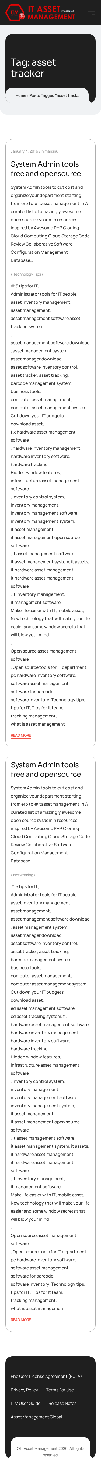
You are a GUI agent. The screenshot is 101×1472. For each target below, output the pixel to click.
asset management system (40, 351)
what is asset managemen (37, 1308)
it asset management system (40, 562)
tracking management (33, 716)
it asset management (32, 529)
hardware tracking (29, 464)
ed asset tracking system (36, 1016)
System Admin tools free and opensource (46, 169)
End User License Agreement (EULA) (46, 1376)
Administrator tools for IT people (43, 294)
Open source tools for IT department (49, 667)
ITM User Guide (25, 1403)
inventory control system (38, 497)
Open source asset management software (43, 655)
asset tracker (24, 375)
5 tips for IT (27, 286)
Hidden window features (35, 472)
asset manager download (36, 359)
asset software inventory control (44, 367)
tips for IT (20, 708)
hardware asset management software (50, 1024)
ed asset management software (43, 1008)
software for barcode (32, 691)
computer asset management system (48, 408)
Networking (23, 874)
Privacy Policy (24, 1390)
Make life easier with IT (33, 610)
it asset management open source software (45, 541)
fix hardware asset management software (43, 436)
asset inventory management (40, 302)
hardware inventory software (40, 456)
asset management (30, 310)
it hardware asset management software (42, 582)
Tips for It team (47, 708)
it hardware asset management (42, 570)
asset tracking (53, 375)
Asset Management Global (36, 1417)
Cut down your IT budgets (37, 416)
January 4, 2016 (24, 151)
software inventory (30, 700)
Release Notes (62, 1403)
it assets (79, 562)
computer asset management (41, 399)
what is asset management (38, 724)
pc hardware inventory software (43, 675)
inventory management (34, 505)
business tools (25, 391)
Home (21, 95)
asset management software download (50, 343)
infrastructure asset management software (45, 485)
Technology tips (67, 700)
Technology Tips (27, 274)
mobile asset (70, 610)
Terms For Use (60, 1390)
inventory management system (42, 521)
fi (64, 1016)
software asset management (40, 683)
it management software (36, 602)
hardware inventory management (46, 448)
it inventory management (38, 594)
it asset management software (43, 554)
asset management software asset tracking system (46, 322)
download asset (27, 424)
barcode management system (41, 383)
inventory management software (44, 513)
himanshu (49, 151)
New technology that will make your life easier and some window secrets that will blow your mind (50, 627)
